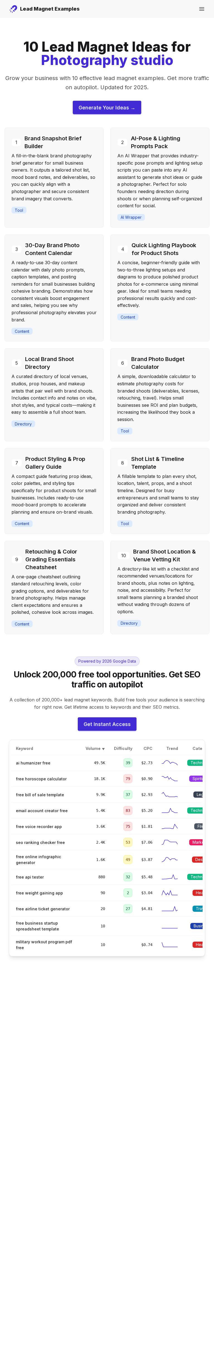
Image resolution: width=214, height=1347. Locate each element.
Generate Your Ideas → (107, 107)
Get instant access (107, 724)
